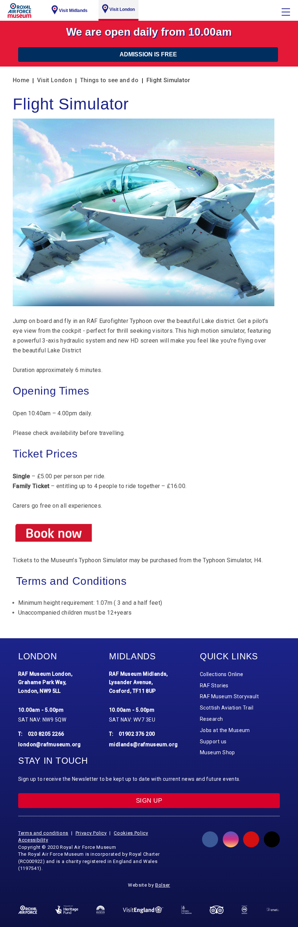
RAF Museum (19, 10)
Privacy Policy (91, 833)
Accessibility (33, 840)
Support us (213, 741)
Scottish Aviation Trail (226, 708)
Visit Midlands (73, 10)
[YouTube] (251, 839)
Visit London (122, 9)
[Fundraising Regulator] (244, 910)
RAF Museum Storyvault (229, 696)
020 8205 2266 (46, 734)
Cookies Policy (131, 833)
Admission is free (148, 54)
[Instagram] (231, 839)
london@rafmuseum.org (49, 744)
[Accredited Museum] (100, 910)
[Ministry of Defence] (186, 910)
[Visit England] (143, 909)
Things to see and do (109, 80)
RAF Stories (214, 685)
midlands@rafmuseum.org (143, 744)
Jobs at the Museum (225, 730)
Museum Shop (217, 752)
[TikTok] (272, 839)
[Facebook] (210, 839)
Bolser (162, 885)
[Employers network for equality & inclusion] (272, 910)
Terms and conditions (43, 833)
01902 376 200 (137, 734)
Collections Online (221, 674)
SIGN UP (149, 800)
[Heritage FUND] (66, 910)
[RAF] (27, 910)
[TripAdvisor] (217, 910)
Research (211, 719)
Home (21, 80)
